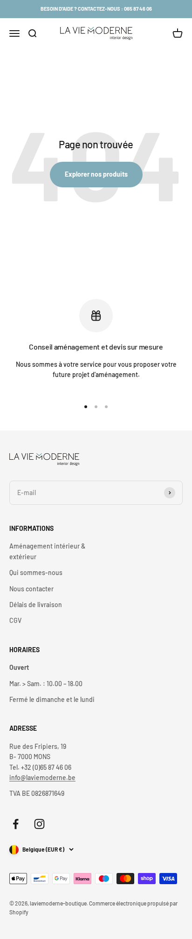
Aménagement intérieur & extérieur (47, 551)
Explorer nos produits (96, 174)
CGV (15, 620)
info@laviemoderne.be (42, 777)
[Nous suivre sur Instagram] (39, 824)
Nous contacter (31, 589)
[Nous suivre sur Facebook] (15, 824)
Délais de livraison (35, 604)
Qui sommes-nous (35, 572)
